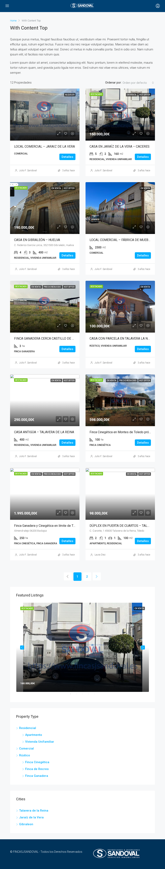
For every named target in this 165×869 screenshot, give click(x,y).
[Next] (97, 576)
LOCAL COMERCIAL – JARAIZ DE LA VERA (44, 146)
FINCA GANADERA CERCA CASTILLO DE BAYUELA (49, 338)
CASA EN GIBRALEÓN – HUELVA (37, 240)
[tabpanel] (82, 647)
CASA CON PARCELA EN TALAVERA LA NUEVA (122, 338)
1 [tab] (72, 695)
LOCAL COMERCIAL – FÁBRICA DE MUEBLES (122, 240)
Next (143, 647)
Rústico (24, 755)
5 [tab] (97, 695)
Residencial (27, 728)
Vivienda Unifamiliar (39, 741)
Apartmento (33, 735)
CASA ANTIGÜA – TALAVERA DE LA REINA (44, 432)
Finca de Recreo (37, 769)
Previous (22, 647)
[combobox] (138, 83)
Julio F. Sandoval (28, 170)
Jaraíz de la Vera (31, 817)
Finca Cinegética (37, 762)
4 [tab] (91, 695)
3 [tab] (84, 695)
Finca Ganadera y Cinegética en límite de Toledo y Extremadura (58, 526)
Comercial (26, 748)
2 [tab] (78, 695)
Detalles (67, 157)
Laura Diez (100, 554)
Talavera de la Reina (33, 810)
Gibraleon (26, 824)
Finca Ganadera (36, 776)
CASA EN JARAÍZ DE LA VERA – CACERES (120, 146)
